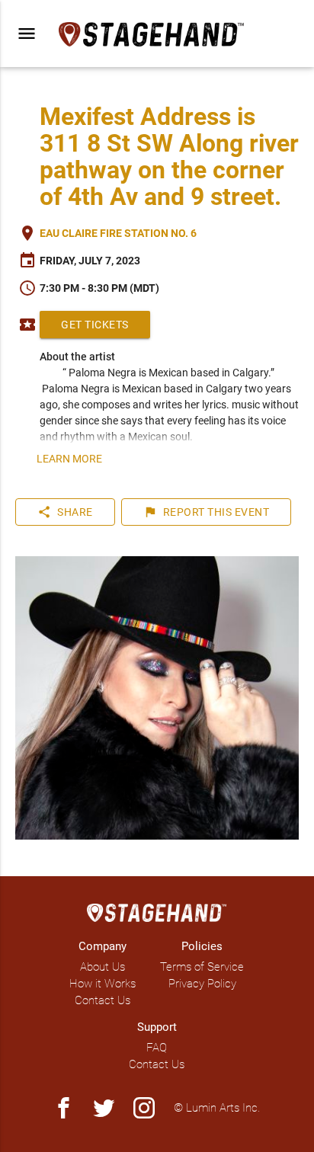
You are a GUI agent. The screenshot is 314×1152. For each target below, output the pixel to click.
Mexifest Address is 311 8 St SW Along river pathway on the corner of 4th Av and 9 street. (169, 156)
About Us (102, 967)
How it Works (102, 983)
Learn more (69, 459)
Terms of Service (202, 967)
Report (206, 512)
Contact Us (102, 1000)
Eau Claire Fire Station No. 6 (118, 233)
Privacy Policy (202, 983)
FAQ (156, 1047)
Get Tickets (95, 324)
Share (65, 512)
